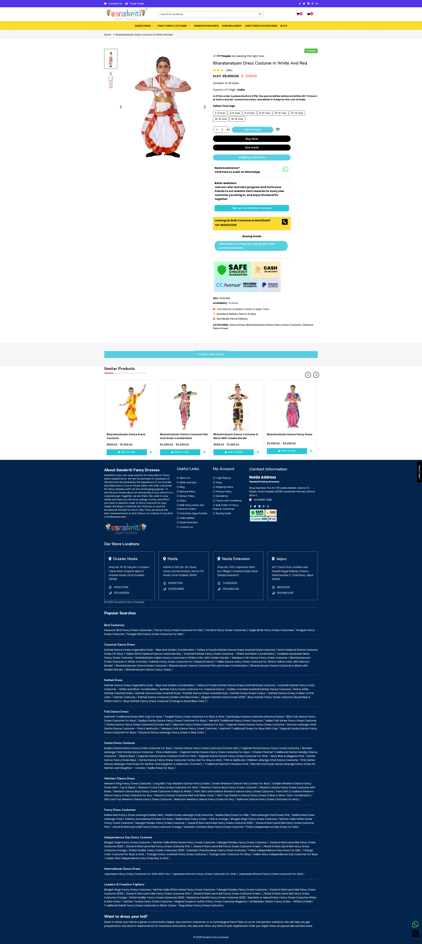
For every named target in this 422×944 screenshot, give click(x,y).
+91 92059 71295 (263, 499)
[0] (297, 14)
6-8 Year (249, 113)
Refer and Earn (188, 482)
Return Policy (187, 496)
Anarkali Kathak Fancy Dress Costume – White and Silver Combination (229, 654)
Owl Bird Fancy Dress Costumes (225, 630)
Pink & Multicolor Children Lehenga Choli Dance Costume (261, 760)
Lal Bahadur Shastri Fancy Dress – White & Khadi (280, 901)
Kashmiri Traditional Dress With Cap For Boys (133, 717)
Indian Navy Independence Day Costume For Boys (285, 854)
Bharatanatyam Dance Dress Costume (141, 666)
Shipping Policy (224, 487)
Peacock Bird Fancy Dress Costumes (128, 630)
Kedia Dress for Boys (161, 768)
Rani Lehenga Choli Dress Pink (270, 815)
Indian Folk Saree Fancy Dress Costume (290, 720)
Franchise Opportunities (193, 513)
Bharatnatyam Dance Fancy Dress (148, 669)
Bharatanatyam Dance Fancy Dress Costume (273, 324)
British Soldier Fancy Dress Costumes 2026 (156, 850)
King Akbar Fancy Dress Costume (200, 905)
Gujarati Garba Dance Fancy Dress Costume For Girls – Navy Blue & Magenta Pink (251, 756)
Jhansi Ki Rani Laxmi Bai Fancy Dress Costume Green (226, 846)
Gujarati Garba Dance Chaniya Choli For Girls (167, 756)
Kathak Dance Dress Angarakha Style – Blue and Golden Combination (149, 650)
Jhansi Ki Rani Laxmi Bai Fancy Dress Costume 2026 (220, 823)
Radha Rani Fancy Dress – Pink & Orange (202, 819)
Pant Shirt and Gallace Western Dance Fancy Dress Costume (233, 791)
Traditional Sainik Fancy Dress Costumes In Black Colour (140, 905)
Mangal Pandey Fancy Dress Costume (159, 823)
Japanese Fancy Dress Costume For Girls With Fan (137, 874)
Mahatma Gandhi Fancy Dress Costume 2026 (216, 897)
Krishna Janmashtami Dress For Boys (149, 819)
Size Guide (252, 147)
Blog (284, 25)
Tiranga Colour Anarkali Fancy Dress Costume (176, 854)
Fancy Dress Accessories (261, 25)
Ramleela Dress (232, 25)
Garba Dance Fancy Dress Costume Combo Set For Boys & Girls (180, 760)
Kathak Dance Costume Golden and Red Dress (168, 697)
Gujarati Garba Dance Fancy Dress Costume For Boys (215, 752)
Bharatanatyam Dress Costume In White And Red (144, 34)
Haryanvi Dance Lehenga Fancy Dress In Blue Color (171, 732)
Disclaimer (222, 496)
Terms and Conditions (229, 500)
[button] (153, 25)
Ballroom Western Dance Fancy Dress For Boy (204, 799)
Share (312, 50)
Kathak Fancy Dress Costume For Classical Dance (181, 662)
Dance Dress (143, 25)
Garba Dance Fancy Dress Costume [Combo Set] (138, 724)
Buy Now (252, 139)
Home (107, 34)
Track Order (137, 3)
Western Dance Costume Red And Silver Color (184, 795)
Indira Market (187, 518)
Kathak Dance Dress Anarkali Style (157, 693)
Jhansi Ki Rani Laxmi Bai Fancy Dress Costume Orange (146, 827)
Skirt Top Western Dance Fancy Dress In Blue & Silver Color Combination (264, 795)
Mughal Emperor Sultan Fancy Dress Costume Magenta (211, 901)
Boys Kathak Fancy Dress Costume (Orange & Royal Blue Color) (164, 701)
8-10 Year (264, 113)
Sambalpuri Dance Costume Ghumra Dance (255, 717)
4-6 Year (235, 113)
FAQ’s (183, 500)
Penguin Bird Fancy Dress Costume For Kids (154, 634)
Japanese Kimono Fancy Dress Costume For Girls (204, 874)
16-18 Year (237, 119)
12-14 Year (297, 113)
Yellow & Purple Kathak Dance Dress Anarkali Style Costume (236, 650)
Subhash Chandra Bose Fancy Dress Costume (213, 827)
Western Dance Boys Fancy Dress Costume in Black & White (152, 791)
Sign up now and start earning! (251, 208)
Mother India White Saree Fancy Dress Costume (184, 842)
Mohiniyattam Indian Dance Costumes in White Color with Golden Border (182, 658)
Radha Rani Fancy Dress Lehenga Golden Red (133, 815)
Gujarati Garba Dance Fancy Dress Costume (255, 724)
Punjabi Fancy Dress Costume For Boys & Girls (194, 717)
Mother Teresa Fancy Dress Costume (148, 901)
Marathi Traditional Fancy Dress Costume (236, 720)
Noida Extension (189, 522)
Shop (219, 482)
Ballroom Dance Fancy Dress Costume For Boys (268, 799)
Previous (306, 373)
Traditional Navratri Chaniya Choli (226, 764)
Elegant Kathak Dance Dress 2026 (223, 697)
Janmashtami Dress (206, 25)
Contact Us (115, 3)
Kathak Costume (124, 697)
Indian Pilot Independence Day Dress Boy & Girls (137, 858)
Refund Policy (187, 491)
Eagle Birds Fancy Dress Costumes (271, 630)
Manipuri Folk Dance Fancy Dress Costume (259, 658)
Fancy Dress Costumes (172, 25)
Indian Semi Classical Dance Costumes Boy (153, 654)
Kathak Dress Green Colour (248, 693)
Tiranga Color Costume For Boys (230, 854)
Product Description (211, 354)
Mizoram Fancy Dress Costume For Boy (198, 724)
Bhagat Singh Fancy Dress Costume (254, 819)
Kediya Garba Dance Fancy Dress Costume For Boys (172, 720)
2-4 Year (220, 113)
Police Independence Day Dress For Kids (272, 827)
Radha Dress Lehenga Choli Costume (189, 815)
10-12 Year (281, 113)
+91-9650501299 (226, 225)
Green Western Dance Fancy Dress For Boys (241, 783)
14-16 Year (221, 119)
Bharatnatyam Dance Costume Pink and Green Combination (208, 666)
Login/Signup (223, 478)
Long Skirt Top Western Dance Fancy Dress (181, 783)
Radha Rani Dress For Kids (232, 815)
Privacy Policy (224, 491)
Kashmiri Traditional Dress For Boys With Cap (248, 728)
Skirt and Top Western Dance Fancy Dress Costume (138, 799)
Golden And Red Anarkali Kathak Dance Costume (259, 689)
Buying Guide (223, 513)
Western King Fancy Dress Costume (127, 783)
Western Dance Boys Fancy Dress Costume (228, 787)
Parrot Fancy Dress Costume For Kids (178, 630)
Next (314, 373)
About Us (185, 478)
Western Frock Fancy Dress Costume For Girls (168, 787)
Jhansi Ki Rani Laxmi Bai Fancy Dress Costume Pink (158, 846)
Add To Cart (253, 129)
